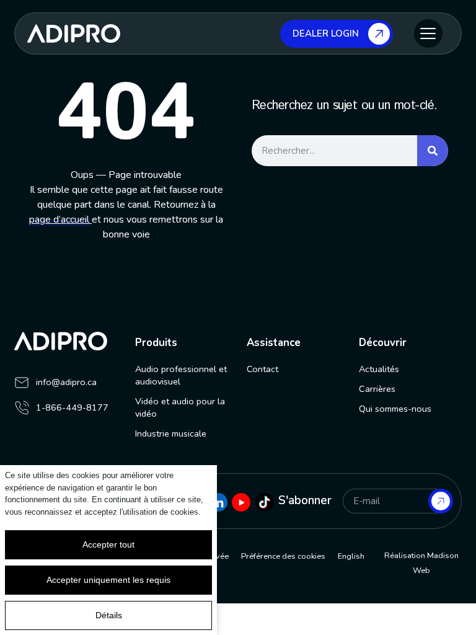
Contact (262, 369)
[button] (428, 33)
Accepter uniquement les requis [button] (108, 580)
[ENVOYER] (440, 501)
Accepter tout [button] (108, 544)
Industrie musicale (170, 433)
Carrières (377, 389)
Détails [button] (108, 615)
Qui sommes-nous (395, 408)
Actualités (379, 369)
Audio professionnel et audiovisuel (181, 375)
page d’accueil (59, 219)
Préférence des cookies (283, 556)
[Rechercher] (432, 150)
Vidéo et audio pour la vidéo (180, 407)
